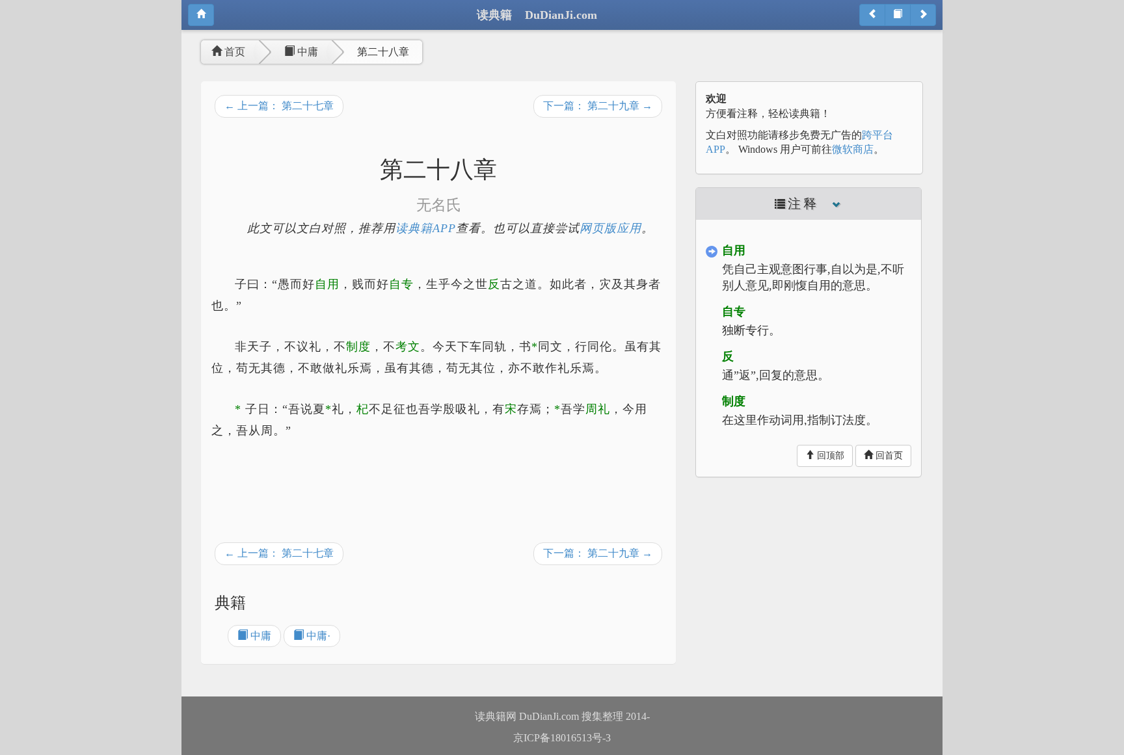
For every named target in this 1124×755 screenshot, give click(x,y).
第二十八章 (383, 51)
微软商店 (853, 149)
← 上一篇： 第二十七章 (279, 105)
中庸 (306, 51)
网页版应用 (610, 228)
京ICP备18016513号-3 (562, 737)
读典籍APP (425, 228)
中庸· (317, 635)
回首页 (888, 455)
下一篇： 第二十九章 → (597, 105)
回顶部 (829, 455)
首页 (233, 51)
